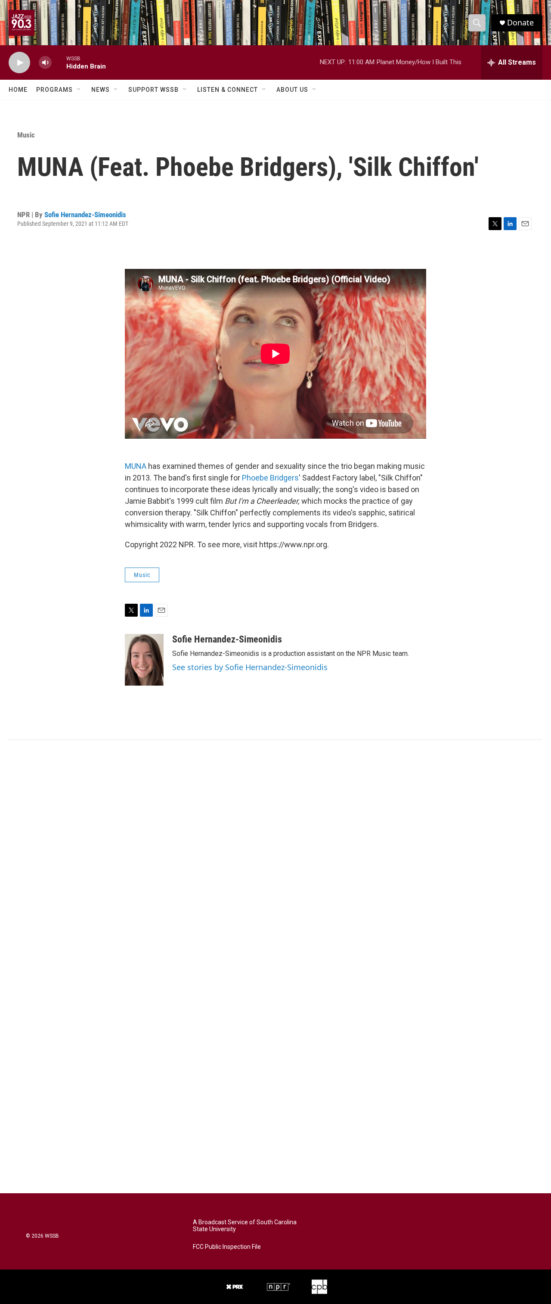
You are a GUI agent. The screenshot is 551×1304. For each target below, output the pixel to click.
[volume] (45, 62)
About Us (292, 89)
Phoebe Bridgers (270, 477)
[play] (19, 63)
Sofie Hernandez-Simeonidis (85, 214)
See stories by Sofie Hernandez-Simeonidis (250, 667)
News (100, 89)
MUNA (135, 466)
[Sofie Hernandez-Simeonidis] (144, 660)
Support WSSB (153, 89)
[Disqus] (275, 856)
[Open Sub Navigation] (79, 89)
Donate (520, 22)
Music (26, 135)
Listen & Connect (227, 89)
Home (18, 89)
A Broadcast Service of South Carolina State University (245, 1225)
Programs (54, 89)
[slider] (59, 62)
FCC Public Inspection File (227, 1247)
